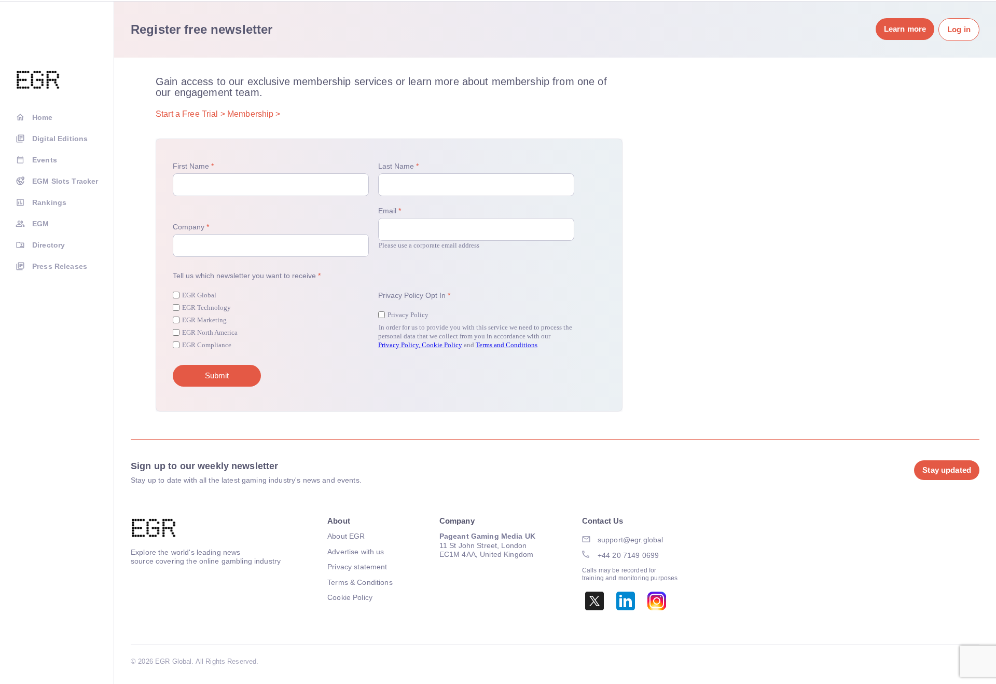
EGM (40, 224)
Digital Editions (60, 138)
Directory (48, 245)
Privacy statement (357, 567)
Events (44, 160)
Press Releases (59, 266)
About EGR (346, 536)
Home (42, 117)
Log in (959, 29)
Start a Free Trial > (190, 114)
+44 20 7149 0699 (628, 555)
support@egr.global (630, 540)
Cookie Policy (349, 597)
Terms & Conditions (360, 582)
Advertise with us (355, 552)
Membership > (254, 114)
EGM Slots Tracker (65, 181)
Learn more (905, 28)
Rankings (49, 202)
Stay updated (946, 470)
